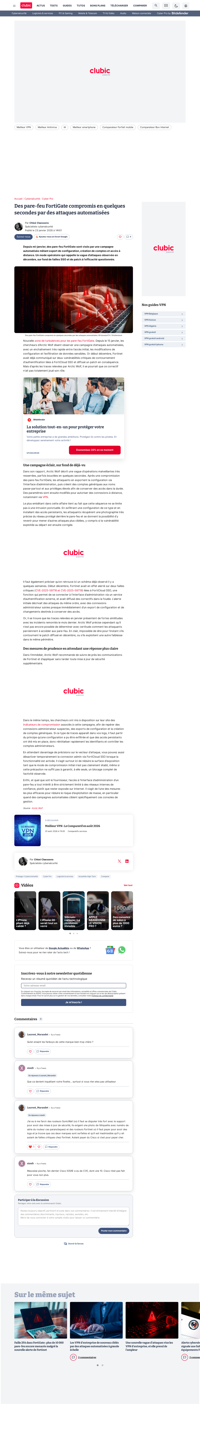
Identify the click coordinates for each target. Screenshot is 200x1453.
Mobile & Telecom (87, 13)
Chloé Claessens (39, 223)
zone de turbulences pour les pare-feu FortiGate (64, 341)
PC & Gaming (65, 13)
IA (65, 127)
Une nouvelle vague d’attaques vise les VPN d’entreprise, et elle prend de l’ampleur (149, 1346)
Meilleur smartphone (84, 127)
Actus (41, 6)
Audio (123, 13)
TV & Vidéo (108, 13)
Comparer (140, 6)
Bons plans (97, 6)
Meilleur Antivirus (47, 127)
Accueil (18, 199)
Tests (54, 6)
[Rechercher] (156, 6)
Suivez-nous (23, 237)
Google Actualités (59, 948)
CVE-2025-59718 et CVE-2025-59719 (58, 590)
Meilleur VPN (24, 127)
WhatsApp (83, 948)
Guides (67, 6)
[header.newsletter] (166, 6)
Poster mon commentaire (114, 1231)
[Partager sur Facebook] (192, 1428)
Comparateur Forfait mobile (117, 127)
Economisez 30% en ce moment (94, 450)
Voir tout (128, 885)
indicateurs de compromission (41, 724)
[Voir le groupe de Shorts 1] (70, 933)
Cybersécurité (19, 13)
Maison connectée (141, 13)
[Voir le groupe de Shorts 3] (77, 933)
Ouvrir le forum (75, 1243)
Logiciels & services (42, 13)
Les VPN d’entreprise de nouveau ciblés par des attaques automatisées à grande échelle (94, 1346)
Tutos (81, 6)
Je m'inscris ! (73, 1002)
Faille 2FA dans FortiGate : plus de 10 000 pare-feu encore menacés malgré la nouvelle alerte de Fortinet (39, 1346)
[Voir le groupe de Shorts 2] (73, 933)
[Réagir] (120, 237)
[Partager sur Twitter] (192, 1437)
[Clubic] (26, 5)
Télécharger (119, 6)
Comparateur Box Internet (154, 127)
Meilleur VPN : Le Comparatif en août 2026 (72, 826)
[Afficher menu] (14, 6)
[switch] (176, 5)
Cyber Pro (47, 199)
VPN (45, 497)
